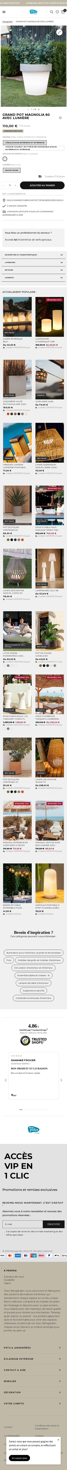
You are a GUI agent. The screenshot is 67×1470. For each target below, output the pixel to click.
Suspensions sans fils (33, 990)
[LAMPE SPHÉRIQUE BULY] (17, 317)
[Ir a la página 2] (23, 1109)
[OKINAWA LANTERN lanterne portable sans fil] (17, 443)
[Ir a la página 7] (33, 1109)
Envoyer (53, 1224)
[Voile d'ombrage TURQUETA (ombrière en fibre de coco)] (49, 694)
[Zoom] (59, 32)
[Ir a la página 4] (27, 1109)
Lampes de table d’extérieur (34, 983)
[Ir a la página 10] (39, 1109)
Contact (8, 1427)
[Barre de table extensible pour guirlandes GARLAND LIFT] (17, 883)
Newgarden (7, 21)
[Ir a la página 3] (25, 1109)
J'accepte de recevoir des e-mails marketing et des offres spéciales (34, 1233)
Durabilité (9, 1279)
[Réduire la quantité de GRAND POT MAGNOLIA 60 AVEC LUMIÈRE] (4, 185)
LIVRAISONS (10, 262)
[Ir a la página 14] (47, 1109)
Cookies (39, 1435)
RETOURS (9, 270)
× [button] (58, 1440)
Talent (7, 1283)
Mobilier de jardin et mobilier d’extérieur (39, 960)
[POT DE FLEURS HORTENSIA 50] (17, 505)
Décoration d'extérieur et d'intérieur (33, 967)
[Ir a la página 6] (31, 1109)
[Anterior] (5, 1080)
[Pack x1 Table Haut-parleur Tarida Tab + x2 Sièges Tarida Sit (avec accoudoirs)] (49, 505)
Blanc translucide (5, 159)
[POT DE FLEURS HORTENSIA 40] (17, 757)
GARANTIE (9, 278)
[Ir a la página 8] (35, 1109)
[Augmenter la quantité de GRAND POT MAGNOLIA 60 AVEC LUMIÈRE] (15, 185)
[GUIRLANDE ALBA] (49, 380)
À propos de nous (14, 1276)
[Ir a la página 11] (41, 1109)
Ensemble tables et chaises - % (33, 975)
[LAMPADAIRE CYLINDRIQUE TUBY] (49, 317)
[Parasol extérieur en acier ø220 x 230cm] (17, 820)
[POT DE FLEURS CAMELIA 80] (49, 631)
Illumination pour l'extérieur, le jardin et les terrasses (34, 952)
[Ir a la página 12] (43, 1109)
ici (15, 239)
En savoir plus (19, 1458)
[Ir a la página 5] (29, 1109)
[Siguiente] (61, 1080)
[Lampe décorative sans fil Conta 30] (17, 568)
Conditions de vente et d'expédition (47, 1427)
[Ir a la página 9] (37, 1109)
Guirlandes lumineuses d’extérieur (33, 998)
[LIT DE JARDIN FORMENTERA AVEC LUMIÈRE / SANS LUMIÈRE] (17, 631)
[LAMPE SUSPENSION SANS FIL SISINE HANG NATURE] (49, 443)
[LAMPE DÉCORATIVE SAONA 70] (49, 757)
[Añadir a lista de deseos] (60, 118)
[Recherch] (51, 12)
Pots (9, 960)
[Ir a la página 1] (20, 1109)
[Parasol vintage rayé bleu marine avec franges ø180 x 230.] (49, 820)
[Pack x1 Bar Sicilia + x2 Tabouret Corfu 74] (17, 694)
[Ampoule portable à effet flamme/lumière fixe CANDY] (49, 883)
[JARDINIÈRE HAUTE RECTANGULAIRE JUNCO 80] (17, 380)
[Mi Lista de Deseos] (57, 12)
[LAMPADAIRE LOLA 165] (49, 568)
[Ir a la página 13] (45, 1109)
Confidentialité (12, 1435)
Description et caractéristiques (21, 255)
